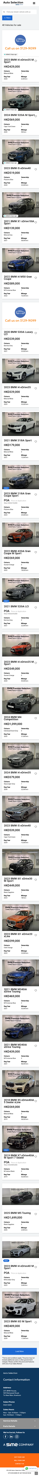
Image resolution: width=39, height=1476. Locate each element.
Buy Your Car (19, 1457)
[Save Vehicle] (36, 61)
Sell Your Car (19, 1460)
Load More (19, 1351)
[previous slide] (3, 43)
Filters (8, 18)
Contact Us (19, 1463)
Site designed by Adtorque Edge (19, 1473)
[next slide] (37, 43)
